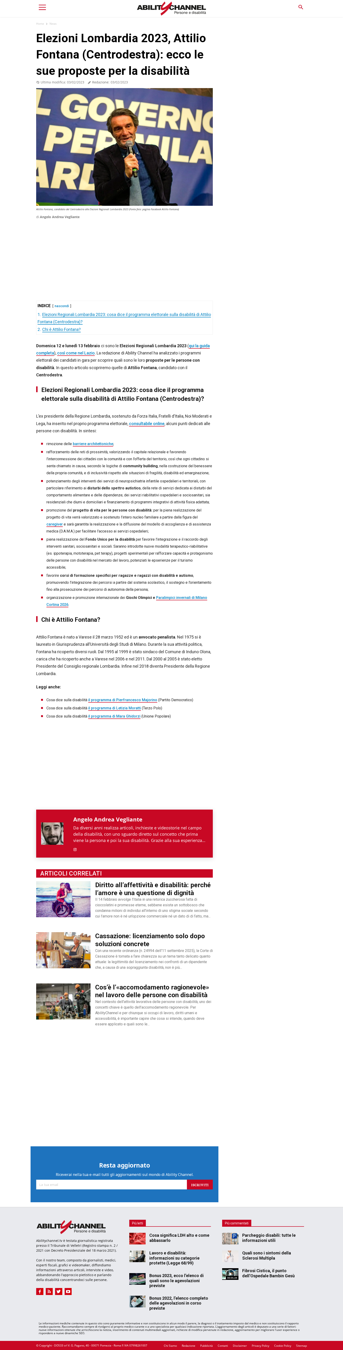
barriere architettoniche (93, 444)
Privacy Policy (260, 1346)
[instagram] (75, 848)
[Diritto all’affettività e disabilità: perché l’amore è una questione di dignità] (63, 899)
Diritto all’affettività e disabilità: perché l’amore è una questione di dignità (153, 889)
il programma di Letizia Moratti (114, 708)
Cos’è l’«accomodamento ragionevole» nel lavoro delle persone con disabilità (152, 991)
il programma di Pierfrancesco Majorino (122, 700)
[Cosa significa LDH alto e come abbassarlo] (137, 1238)
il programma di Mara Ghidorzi (114, 716)
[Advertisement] (124, 253)
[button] (300, 7)
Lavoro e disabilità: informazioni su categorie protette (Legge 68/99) (174, 1257)
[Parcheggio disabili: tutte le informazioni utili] (230, 1238)
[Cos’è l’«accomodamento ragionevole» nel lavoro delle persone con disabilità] (63, 1001)
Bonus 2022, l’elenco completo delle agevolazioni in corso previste (178, 1303)
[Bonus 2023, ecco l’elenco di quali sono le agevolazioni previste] (137, 1279)
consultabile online (146, 423)
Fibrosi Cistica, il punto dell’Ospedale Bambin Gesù (268, 1273)
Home (40, 24)
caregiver (54, 524)
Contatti (223, 1346)
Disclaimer (240, 1346)
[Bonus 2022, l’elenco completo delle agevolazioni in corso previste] (137, 1301)
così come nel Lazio (76, 352)
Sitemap (301, 1346)
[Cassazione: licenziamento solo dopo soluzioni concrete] (63, 950)
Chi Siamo (170, 1346)
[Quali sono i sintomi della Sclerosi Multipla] (230, 1256)
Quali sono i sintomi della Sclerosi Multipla (266, 1255)
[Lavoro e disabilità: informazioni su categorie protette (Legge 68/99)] (137, 1256)
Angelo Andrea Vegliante (60, 217)
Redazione (188, 1346)
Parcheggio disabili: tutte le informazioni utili (269, 1238)
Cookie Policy (282, 1346)
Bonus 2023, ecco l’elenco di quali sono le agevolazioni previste (176, 1280)
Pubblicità (206, 1346)
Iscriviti (200, 1184)
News (53, 24)
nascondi (62, 306)
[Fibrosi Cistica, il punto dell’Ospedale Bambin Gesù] (230, 1274)
